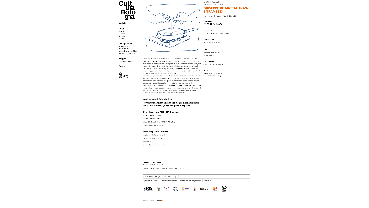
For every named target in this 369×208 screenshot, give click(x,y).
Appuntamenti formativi (127, 53)
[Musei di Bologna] (158, 189)
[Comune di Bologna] (124, 75)
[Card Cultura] (204, 189)
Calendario (122, 34)
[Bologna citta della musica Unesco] (186, 189)
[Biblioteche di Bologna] (167, 189)
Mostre (121, 38)
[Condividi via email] (205, 24)
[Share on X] (214, 24)
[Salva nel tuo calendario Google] (208, 24)
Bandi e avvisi (123, 46)
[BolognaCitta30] (224, 189)
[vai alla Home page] (130, 10)
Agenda (121, 31)
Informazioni (208, 180)
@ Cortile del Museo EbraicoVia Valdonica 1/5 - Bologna (213, 74)
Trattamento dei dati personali (190, 180)
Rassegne (122, 36)
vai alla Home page (170, 176)
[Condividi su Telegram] (220, 24)
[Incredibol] (195, 189)
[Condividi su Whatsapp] (217, 24)
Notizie (122, 23)
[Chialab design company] (153, 199)
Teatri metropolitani (126, 61)
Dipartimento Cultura (150, 180)
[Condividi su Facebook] (211, 24)
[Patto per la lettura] (175, 189)
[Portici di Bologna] (214, 189)
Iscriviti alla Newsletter (169, 180)
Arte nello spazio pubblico (128, 51)
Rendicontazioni (124, 48)
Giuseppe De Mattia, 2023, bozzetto (153, 162)
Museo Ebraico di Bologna (212, 43)
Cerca (122, 66)
